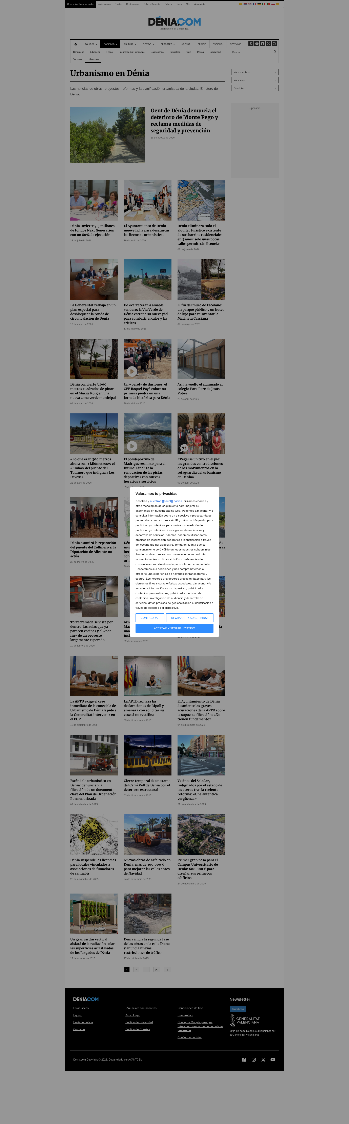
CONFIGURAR (150, 617)
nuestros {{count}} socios (166, 501)
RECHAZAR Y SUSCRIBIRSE (190, 617)
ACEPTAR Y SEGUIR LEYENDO (174, 628)
